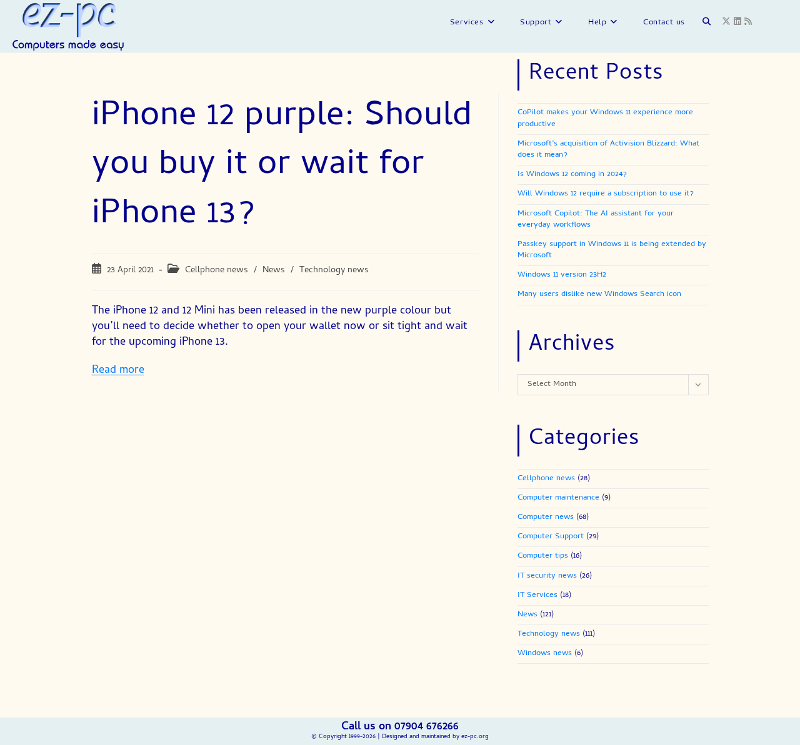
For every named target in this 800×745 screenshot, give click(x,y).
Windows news (545, 653)
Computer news (546, 517)
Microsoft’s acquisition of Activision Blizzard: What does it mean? (608, 149)
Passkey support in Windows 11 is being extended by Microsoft (612, 250)
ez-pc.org (475, 737)
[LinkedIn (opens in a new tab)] (739, 22)
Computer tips (543, 556)
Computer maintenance (558, 498)
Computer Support (551, 536)
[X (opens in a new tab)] (728, 22)
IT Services (538, 595)
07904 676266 (426, 727)
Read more (118, 371)
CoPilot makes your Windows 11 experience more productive (605, 118)
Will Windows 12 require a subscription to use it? (606, 193)
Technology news (334, 270)
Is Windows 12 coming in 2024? (572, 174)
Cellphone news (216, 270)
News (273, 270)
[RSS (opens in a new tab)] (749, 22)
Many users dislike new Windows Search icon (599, 294)
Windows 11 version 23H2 (562, 275)
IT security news (547, 576)
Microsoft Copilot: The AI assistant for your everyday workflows (596, 219)
